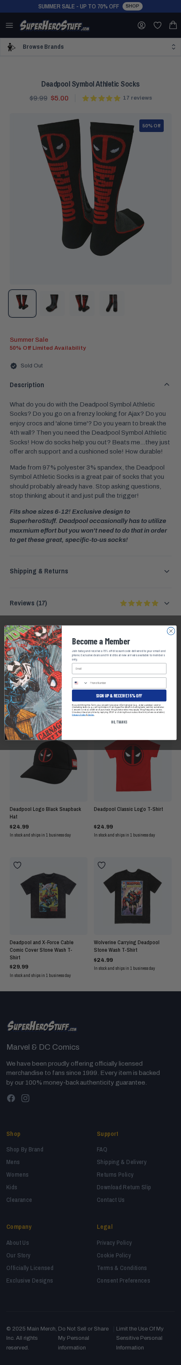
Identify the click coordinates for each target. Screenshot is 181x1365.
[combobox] (80, 682)
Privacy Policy (79, 714)
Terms (91, 714)
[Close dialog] (171, 630)
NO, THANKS (119, 722)
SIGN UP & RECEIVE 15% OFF (119, 695)
